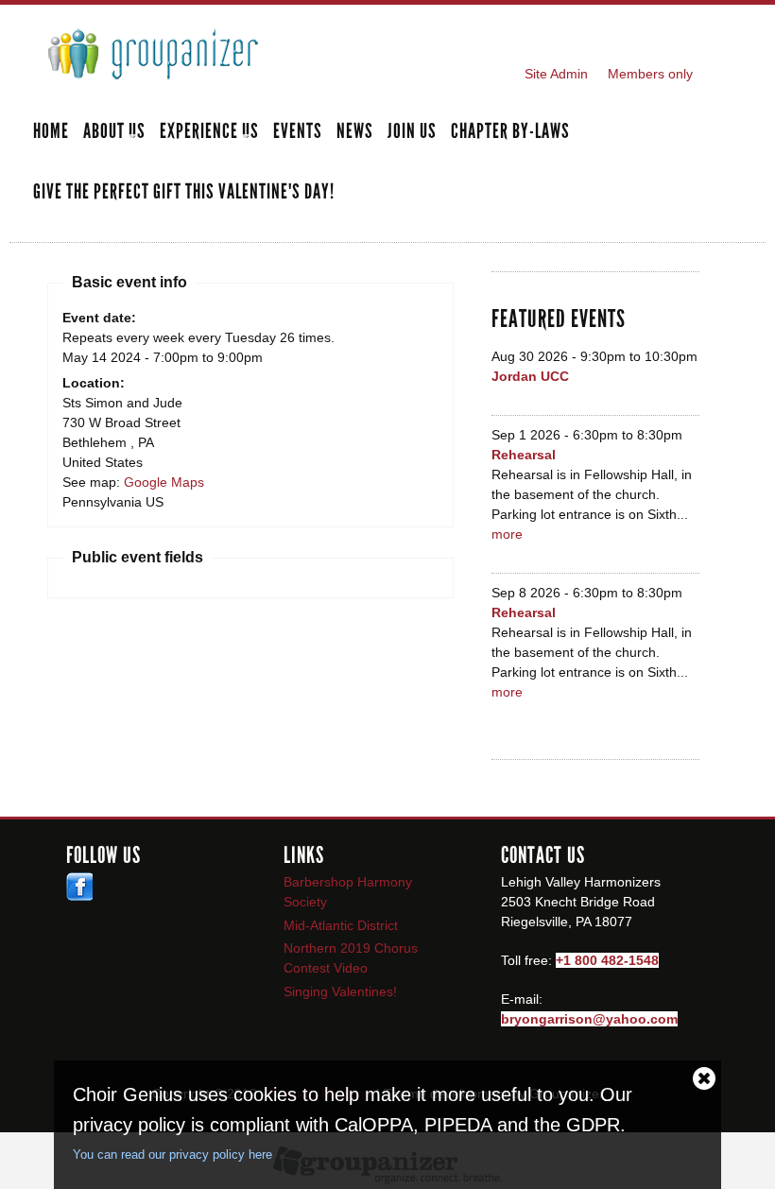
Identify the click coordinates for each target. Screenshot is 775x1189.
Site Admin (556, 73)
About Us (114, 133)
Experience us (209, 133)
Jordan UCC (530, 376)
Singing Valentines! (340, 991)
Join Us (412, 132)
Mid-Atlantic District (341, 925)
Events (297, 132)
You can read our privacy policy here (172, 1154)
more (507, 534)
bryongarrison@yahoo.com (589, 1018)
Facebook (79, 886)
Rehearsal (523, 454)
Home (51, 132)
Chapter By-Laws (510, 132)
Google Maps (164, 482)
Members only (650, 73)
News (354, 132)
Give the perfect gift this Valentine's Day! (184, 192)
